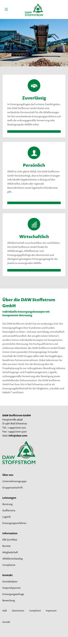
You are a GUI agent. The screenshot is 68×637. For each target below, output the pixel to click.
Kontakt (7, 575)
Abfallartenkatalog (12, 558)
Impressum (51, 610)
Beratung (7, 504)
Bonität (6, 546)
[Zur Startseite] (18, 452)
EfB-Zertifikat (9, 539)
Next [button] (61, 43)
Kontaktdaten (10, 581)
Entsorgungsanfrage (13, 594)
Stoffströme (8, 510)
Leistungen (9, 497)
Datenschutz (18, 610)
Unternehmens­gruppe (14, 481)
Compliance (8, 565)
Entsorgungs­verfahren (14, 523)
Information (9, 533)
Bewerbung (8, 600)
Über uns (7, 475)
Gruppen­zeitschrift (12, 487)
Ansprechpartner (11, 587)
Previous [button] (6, 43)
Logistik (6, 516)
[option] (34, 42)
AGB (4, 610)
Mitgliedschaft (10, 552)
